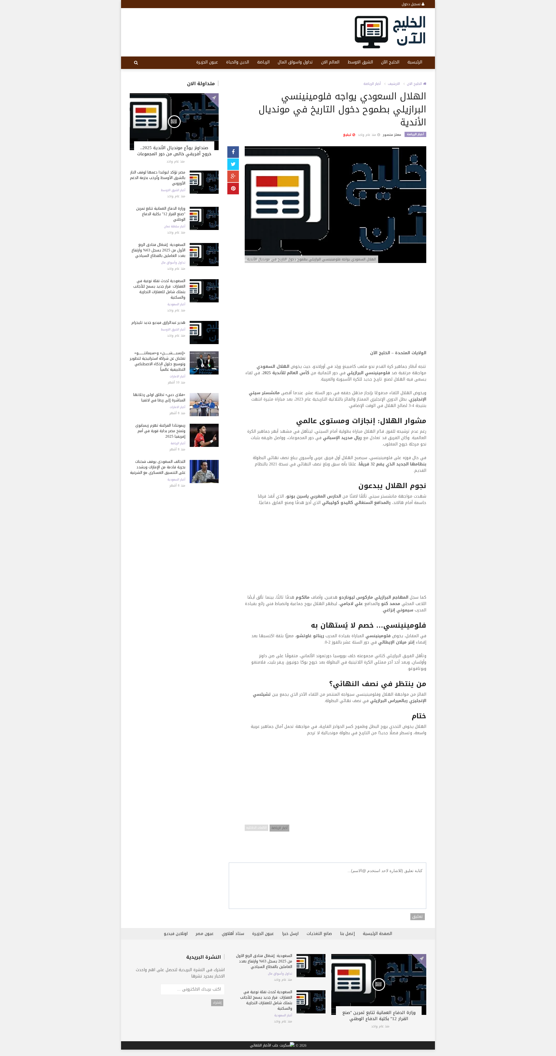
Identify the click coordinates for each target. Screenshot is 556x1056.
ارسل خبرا (290, 934)
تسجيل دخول (412, 4)
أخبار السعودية (176, 304)
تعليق (417, 916)
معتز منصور (392, 135)
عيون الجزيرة (207, 62)
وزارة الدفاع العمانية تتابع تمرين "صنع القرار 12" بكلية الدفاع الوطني (160, 214)
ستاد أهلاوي (233, 934)
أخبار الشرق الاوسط (173, 190)
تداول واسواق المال (295, 62)
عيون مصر (205, 934)
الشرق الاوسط (360, 62)
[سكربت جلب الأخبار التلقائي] (272, 1045)
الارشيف (394, 84)
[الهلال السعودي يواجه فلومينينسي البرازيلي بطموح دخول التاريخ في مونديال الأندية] (335, 205)
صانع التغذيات (319, 934)
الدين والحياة (237, 62)
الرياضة (263, 62)
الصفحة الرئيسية (377, 934)
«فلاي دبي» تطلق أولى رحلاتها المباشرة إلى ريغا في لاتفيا (159, 397)
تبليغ (347, 135)
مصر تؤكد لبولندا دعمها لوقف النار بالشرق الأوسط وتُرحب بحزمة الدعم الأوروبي (157, 178)
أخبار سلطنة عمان (174, 226)
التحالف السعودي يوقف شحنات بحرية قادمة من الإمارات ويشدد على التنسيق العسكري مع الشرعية (157, 467)
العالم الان (330, 62)
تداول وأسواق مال (173, 262)
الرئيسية (414, 62)
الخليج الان (415, 84)
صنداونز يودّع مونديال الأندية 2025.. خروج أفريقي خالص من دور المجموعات (174, 151)
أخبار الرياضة (178, 443)
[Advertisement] (335, 309)
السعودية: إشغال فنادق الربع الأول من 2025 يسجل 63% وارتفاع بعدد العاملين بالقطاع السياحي (158, 250)
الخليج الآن (390, 62)
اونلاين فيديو (176, 934)
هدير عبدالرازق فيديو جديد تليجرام (158, 322)
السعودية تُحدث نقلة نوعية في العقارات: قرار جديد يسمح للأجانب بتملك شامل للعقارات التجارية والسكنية (159, 289)
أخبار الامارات (177, 376)
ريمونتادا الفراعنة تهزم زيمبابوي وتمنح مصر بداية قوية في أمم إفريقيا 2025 (160, 431)
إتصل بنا (347, 934)
